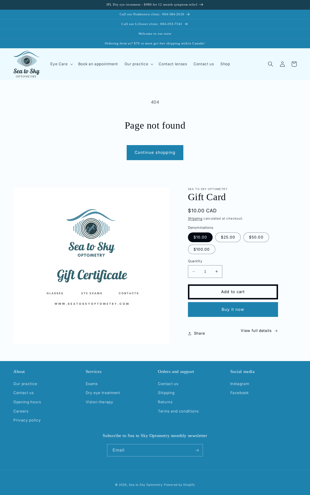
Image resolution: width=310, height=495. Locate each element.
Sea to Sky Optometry (146, 485)
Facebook (239, 392)
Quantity (195, 261)
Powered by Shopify (179, 485)
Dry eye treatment (103, 392)
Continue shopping (155, 152)
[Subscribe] (197, 450)
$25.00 (228, 237)
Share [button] (199, 333)
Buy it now (233, 309)
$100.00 (202, 249)
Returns (165, 402)
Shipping (195, 218)
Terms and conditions (178, 411)
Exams (92, 383)
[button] (61, 64)
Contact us (23, 392)
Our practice (25, 383)
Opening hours (27, 402)
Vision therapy (99, 402)
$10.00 (200, 237)
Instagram (239, 383)
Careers (21, 411)
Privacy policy (27, 420)
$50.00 (256, 237)
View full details (256, 330)
